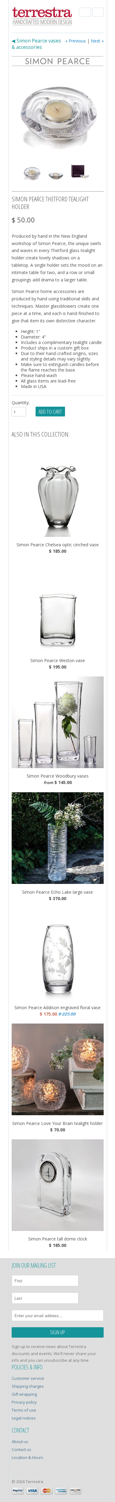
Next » (97, 41)
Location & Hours (27, 1457)
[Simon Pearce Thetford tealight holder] (58, 112)
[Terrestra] (42, 17)
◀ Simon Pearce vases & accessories (36, 44)
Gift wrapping (24, 1394)
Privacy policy (24, 1402)
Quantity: (20, 402)
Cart (98, 12)
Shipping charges (28, 1386)
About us (20, 1441)
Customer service (28, 1378)
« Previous (75, 41)
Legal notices (24, 1418)
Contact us (21, 1449)
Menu (85, 12)
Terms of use (24, 1410)
